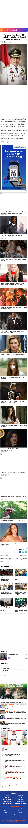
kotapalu (5, 670)
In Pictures (6, 700)
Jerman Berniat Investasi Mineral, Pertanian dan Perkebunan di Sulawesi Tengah (6, 592)
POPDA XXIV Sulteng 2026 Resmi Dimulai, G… (15, 767)
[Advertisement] (14, 14)
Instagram (21, 810)
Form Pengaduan (7, 803)
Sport (14, 711)
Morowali (11, 700)
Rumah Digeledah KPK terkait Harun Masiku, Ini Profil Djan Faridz (21, 558)
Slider (4, 675)
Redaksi (7, 797)
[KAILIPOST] (14, 30)
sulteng (5, 673)
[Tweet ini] (23, 551)
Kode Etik (20, 795)
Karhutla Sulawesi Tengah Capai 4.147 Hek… (14, 773)
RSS (14, 814)
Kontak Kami (20, 801)
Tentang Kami (7, 801)
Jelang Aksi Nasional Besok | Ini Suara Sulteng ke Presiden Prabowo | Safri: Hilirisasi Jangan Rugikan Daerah (20, 593)
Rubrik (2, 701)
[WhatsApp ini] (26, 551)
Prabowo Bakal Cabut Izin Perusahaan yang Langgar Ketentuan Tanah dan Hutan (6, 558)
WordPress (7, 810)
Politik (22, 700)
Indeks (7, 795)
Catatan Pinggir (9, 704)
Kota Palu (5, 666)
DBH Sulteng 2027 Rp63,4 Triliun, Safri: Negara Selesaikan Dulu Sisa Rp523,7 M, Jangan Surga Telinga (21, 609)
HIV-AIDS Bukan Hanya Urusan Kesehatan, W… (12, 755)
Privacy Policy (7, 799)
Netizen (11, 721)
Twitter (21, 808)
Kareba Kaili (10, 777)
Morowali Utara (12, 716)
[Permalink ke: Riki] (1, 42)
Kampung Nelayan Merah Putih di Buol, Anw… (15, 761)
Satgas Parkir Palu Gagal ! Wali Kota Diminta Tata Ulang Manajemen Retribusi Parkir (6, 578)
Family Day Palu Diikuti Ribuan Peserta (14, 778)
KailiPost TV (10, 771)
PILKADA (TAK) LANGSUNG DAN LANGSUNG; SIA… (16, 707)
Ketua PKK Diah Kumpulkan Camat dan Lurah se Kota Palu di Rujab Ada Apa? (6, 608)
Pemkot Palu (6, 668)
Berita (6, 771)
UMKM (14, 783)
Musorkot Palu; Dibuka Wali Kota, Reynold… (16, 712)
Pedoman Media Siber (20, 803)
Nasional (12, 746)
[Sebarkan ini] (20, 551)
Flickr (21, 812)
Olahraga (7, 711)
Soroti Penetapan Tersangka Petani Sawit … (16, 718)
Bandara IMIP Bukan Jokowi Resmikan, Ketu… (15, 724)
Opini (14, 704)
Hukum (2, 700)
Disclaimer (20, 799)
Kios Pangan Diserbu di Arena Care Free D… (15, 785)
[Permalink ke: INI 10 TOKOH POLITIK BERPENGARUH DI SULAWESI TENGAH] (13, 737)
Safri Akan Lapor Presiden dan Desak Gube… (11, 702)
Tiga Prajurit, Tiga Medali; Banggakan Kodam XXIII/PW (21, 578)
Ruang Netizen (19, 716)
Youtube (8, 812)
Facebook (8, 808)
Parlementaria (17, 700)
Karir (20, 797)
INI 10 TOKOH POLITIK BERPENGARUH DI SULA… (14, 748)
